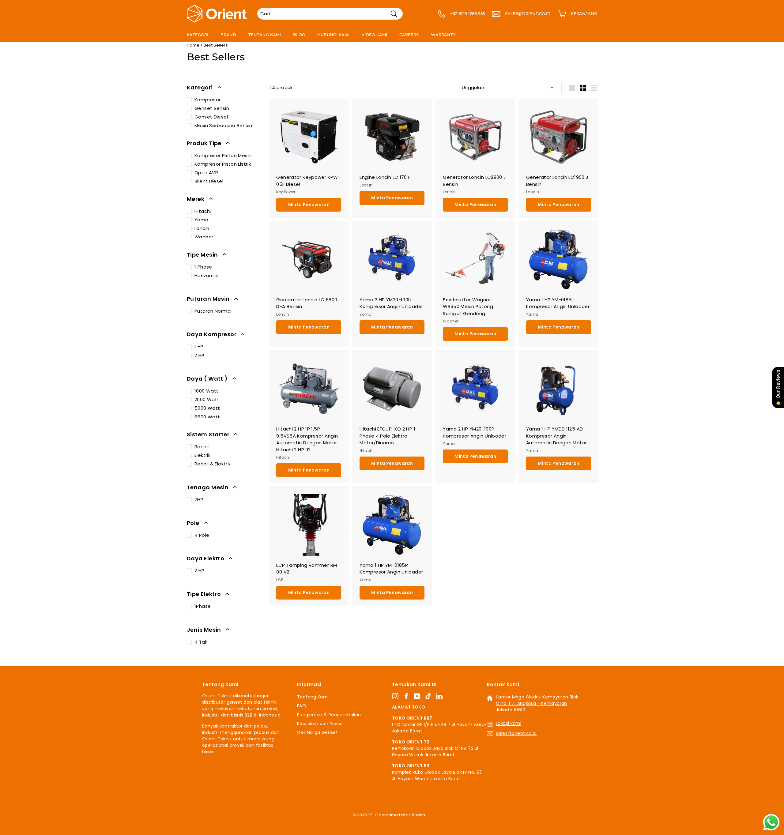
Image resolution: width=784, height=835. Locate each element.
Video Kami (374, 34)
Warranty (443, 34)
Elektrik (202, 455)
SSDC (398, 822)
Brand (228, 34)
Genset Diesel (211, 117)
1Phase (202, 606)
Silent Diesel (208, 181)
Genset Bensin (211, 108)
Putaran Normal (213, 311)
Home (193, 45)
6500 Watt (207, 417)
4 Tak (200, 642)
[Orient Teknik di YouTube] (417, 696)
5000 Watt (207, 408)
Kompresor (207, 99)
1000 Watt (206, 391)
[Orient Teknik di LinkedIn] (439, 696)
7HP (198, 499)
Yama (201, 219)
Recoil (201, 446)
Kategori (197, 34)
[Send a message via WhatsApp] (771, 822)
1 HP (199, 346)
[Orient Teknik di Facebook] (406, 696)
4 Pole (201, 535)
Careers (409, 34)
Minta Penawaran (309, 204)
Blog (299, 34)
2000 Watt (206, 399)
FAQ (301, 706)
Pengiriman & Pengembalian (329, 715)
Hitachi (202, 211)
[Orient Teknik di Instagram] (395, 696)
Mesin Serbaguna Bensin (223, 125)
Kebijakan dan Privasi (320, 723)
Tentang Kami (264, 34)
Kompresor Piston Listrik (222, 164)
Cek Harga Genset (317, 732)
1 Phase (203, 267)
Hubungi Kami (333, 34)
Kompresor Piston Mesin (222, 155)
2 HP (199, 355)
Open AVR (206, 172)
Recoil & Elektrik (212, 464)
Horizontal (206, 275)
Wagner (203, 237)
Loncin (201, 228)
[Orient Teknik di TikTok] (428, 696)
